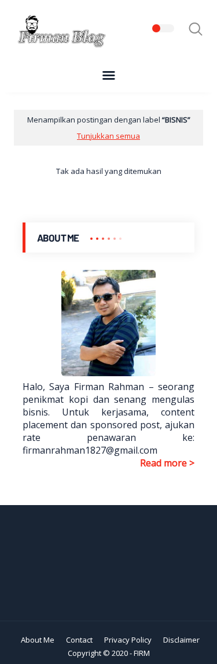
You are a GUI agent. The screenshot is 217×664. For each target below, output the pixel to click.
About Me (37, 640)
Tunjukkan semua (108, 136)
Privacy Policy (128, 640)
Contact (79, 640)
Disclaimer (181, 640)
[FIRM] (60, 45)
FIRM (142, 653)
